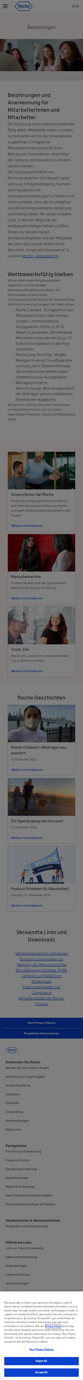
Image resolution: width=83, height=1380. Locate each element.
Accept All (41, 1372)
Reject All (41, 1361)
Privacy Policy (53, 1326)
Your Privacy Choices (41, 1349)
